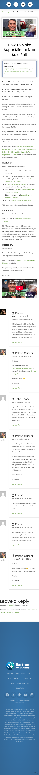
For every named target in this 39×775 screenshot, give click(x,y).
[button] (8, 4)
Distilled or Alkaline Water (17, 184)
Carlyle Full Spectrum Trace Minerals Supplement (19, 149)
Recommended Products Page (22, 368)
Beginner (9, 12)
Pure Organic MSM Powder (21, 200)
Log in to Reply (17, 342)
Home (4, 12)
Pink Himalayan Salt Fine (24, 146)
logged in (12, 605)
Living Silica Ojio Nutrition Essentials (14, 152)
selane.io (22, 703)
